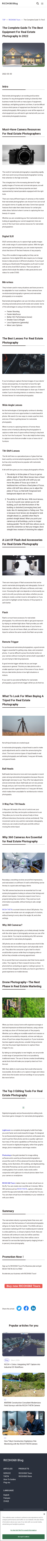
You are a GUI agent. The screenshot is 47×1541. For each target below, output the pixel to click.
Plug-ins (6, 1483)
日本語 (6, 1501)
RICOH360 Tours (14, 20)
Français (6, 1498)
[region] (23, 1526)
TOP (3, 20)
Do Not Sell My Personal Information (23, 1530)
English (6, 1495)
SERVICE (7, 1473)
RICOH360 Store (25, 1476)
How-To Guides (9, 1479)
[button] (42, 3)
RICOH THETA (7, 910)
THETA (6, 1476)
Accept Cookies (23, 1537)
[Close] (44, 1514)
